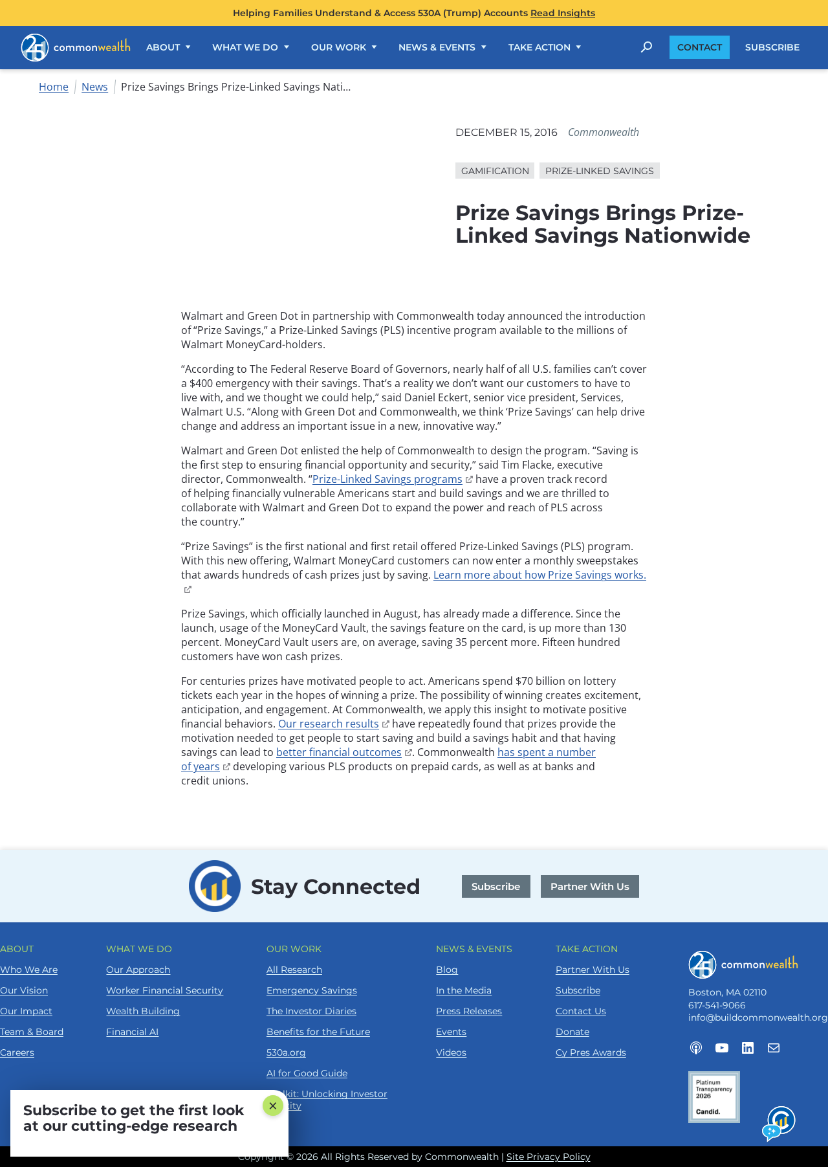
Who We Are (29, 969)
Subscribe (772, 47)
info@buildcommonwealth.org (758, 1017)
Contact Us (581, 1011)
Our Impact (26, 1011)
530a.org (286, 1052)
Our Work (338, 47)
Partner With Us (589, 886)
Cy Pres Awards (591, 1052)
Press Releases (469, 1011)
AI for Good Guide (307, 1073)
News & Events (436, 47)
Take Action (539, 47)
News (95, 87)
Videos (451, 1052)
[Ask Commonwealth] (779, 1124)
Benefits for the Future (318, 1032)
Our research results (333, 724)
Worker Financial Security (164, 990)
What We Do (245, 47)
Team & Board (31, 1032)
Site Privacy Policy (549, 1156)
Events (451, 1032)
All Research (294, 969)
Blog (447, 969)
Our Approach (138, 969)
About (163, 47)
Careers (17, 1052)
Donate (572, 1032)
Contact (699, 47)
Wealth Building (143, 1011)
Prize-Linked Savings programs (392, 479)
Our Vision (24, 990)
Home (54, 87)
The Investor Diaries (311, 1011)
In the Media (464, 990)
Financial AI (132, 1032)
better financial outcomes (344, 752)
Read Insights (562, 13)
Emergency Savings (312, 990)
